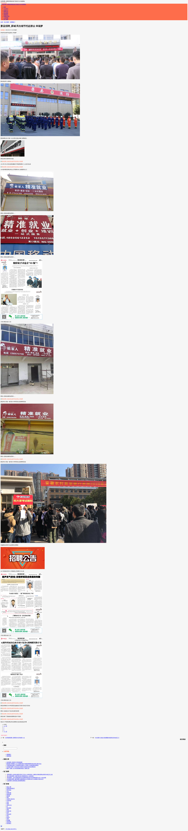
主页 (2, 22)
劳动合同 (8, 814)
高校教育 (8, 821)
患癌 (7, 818)
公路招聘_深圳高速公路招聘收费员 (16, 780)
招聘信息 (6, 11)
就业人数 (8, 787)
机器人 (8, 817)
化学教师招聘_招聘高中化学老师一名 (15, 737)
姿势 (7, 809)
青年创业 (8, 790)
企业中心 (6, 10)
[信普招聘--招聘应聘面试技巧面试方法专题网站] (13, 4)
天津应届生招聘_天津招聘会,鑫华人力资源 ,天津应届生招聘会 (22, 765)
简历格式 (8, 823)
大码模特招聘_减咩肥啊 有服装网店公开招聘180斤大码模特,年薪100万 (25, 779)
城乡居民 (8, 808)
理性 (7, 797)
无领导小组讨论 (10, 799)
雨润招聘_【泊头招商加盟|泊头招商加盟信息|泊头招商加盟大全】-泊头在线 (26, 777)
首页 (2, 2)
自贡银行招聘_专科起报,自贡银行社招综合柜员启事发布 (21, 766)
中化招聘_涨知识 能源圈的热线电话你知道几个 (107, 737)
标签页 (5, 2)
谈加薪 (8, 796)
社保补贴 (8, 800)
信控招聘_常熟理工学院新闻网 (14, 762)
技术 (7, 812)
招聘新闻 (8, 756)
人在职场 (6, 17)
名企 (7, 802)
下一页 (5, 731)
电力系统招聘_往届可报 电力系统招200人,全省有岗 (20, 776)
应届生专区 (6, 16)
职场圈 (8, 820)
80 (7, 806)
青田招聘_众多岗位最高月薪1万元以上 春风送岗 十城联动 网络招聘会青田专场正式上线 (30, 774)
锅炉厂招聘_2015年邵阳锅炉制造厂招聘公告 (17, 768)
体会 (7, 815)
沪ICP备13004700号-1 (11, 829)
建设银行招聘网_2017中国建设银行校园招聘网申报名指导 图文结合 (23, 763)
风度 (7, 803)
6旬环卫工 (9, 805)
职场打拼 (8, 811)
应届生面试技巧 (10, 788)
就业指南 (6, 13)
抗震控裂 (8, 792)
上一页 (5, 726)
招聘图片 (12, 22)
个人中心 (6, 8)
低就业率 (8, 794)
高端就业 (6, 14)
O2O (7, 791)
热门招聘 (6, 19)
